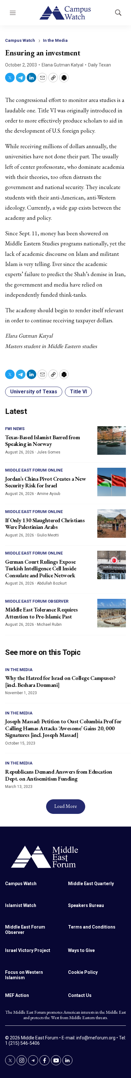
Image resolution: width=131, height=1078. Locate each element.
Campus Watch (20, 40)
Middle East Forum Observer (36, 601)
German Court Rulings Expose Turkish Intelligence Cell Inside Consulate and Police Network (40, 568)
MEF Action (17, 995)
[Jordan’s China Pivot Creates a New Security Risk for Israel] (111, 482)
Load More (65, 806)
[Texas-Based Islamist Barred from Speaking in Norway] (111, 440)
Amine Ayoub (48, 493)
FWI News (14, 428)
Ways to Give (81, 950)
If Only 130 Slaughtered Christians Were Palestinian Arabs (45, 524)
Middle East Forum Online (34, 470)
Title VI (78, 392)
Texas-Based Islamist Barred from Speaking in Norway (42, 441)
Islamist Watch (20, 905)
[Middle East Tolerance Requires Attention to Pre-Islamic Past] (111, 613)
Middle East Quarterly (91, 883)
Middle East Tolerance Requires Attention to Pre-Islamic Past (41, 613)
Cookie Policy (83, 972)
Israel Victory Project (27, 950)
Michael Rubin (49, 624)
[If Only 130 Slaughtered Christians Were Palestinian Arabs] (111, 523)
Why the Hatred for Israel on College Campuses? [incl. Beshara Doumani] (60, 681)
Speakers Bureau (86, 905)
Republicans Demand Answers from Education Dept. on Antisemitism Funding (58, 775)
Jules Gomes (48, 452)
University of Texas (33, 392)
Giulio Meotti (48, 535)
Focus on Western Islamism (24, 975)
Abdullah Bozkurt (52, 583)
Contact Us (80, 995)
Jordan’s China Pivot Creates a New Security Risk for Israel (45, 482)
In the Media (55, 40)
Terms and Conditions (91, 926)
